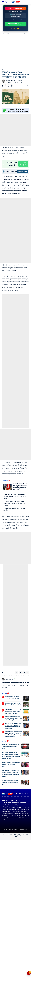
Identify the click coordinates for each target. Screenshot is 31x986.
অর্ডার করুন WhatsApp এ (15, 24)
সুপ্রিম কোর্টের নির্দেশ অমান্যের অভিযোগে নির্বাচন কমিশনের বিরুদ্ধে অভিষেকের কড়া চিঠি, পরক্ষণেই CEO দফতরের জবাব (14, 503)
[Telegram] (25, 793)
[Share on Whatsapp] (8, 85)
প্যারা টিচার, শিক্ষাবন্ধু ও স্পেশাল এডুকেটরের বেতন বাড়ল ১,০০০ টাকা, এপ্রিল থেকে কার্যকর (11, 764)
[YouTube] (19, 793)
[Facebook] (17, 793)
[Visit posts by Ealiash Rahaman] (3, 81)
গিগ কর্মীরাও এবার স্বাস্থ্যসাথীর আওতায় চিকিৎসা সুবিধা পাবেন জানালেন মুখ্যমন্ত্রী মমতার (10, 782)
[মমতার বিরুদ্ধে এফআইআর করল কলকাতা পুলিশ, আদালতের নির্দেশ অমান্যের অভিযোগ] (26, 704)
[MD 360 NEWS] (15, 2)
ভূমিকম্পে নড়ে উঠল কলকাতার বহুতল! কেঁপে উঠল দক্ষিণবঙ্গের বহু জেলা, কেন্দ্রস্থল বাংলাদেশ (10, 746)
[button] (3, 2)
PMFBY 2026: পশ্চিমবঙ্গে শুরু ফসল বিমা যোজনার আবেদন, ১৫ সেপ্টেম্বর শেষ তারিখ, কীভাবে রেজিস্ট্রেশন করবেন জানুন (13, 711)
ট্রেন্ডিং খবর (4, 33)
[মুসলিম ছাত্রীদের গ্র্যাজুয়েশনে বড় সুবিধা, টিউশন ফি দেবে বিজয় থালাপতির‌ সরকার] (26, 698)
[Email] (20, 672)
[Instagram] (22, 793)
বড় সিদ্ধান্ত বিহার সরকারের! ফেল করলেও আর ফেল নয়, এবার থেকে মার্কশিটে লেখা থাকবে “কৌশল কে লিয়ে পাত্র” (13, 718)
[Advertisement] (15, 51)
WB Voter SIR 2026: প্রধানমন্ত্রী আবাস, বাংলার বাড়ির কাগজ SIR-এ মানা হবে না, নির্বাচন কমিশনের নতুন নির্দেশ (14, 496)
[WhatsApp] (28, 793)
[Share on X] (5, 85)
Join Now (24, 164)
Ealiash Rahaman (11, 80)
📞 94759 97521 (15, 28)
